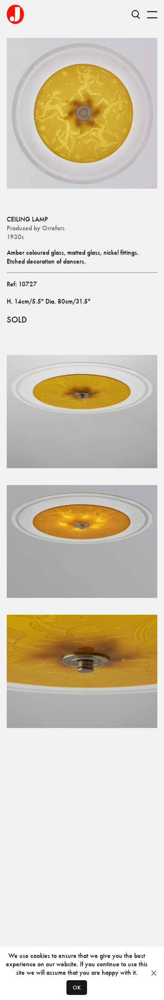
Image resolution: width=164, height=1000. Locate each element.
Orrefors (53, 228)
